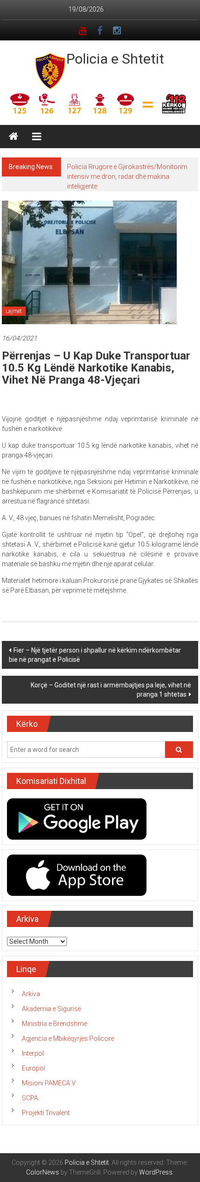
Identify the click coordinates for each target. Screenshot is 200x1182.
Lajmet (14, 311)
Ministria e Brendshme (54, 1023)
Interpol (33, 1053)
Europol (33, 1068)
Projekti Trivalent (46, 1113)
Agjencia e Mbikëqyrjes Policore (68, 1038)
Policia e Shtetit (115, 59)
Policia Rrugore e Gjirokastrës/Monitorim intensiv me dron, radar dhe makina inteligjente (127, 176)
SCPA (30, 1098)
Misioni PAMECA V (49, 1083)
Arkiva (31, 994)
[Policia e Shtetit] (13, 136)
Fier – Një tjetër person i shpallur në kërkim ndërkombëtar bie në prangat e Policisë (95, 655)
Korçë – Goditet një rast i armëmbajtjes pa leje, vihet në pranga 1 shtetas (111, 689)
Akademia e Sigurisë (51, 1008)
